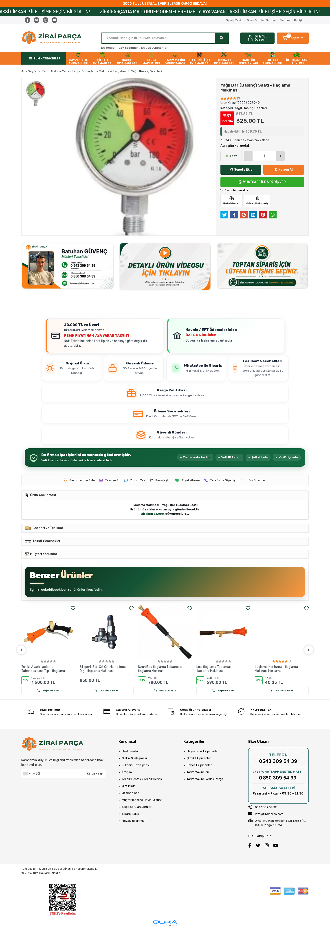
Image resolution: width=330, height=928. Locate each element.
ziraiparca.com (153, 513)
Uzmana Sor (130, 793)
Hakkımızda (130, 751)
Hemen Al (285, 170)
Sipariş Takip (233, 20)
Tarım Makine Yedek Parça (205, 779)
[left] (21, 650)
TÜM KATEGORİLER (46, 58)
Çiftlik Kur (128, 786)
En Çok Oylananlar (154, 47)
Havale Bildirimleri (134, 820)
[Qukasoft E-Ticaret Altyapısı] (165, 923)
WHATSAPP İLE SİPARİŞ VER (264, 182)
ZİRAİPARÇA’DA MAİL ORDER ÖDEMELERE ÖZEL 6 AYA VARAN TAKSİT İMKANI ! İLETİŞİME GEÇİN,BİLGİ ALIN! (142, 11)
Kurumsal (127, 741)
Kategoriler (194, 741)
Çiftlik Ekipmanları (199, 758)
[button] (293, 38)
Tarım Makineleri (198, 772)
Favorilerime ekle (236, 190)
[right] (309, 650)
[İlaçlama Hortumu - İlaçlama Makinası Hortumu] (282, 632)
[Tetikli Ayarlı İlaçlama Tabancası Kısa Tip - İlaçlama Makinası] (48, 632)
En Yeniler (108, 47)
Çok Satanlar (128, 47)
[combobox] (27, 774)
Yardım (285, 20)
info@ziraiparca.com (269, 814)
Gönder (97, 774)
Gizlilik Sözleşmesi (134, 758)
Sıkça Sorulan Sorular (261, 20)
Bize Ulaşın (258, 741)
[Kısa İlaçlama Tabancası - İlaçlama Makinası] (223, 632)
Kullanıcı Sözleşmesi (136, 765)
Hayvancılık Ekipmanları (203, 751)
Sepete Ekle (243, 170)
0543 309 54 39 (265, 807)
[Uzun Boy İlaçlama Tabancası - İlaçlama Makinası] (165, 632)
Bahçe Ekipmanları (199, 765)
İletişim (299, 20)
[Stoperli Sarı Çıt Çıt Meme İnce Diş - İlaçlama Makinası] (107, 632)
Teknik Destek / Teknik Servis (142, 779)
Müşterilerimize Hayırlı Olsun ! (142, 800)
